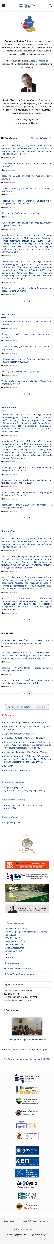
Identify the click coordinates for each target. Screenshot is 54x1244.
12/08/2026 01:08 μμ (10, 511)
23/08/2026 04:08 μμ (10, 341)
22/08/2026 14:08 (9, 195)
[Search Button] (50, 5)
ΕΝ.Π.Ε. (7, 954)
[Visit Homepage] (26, 5)
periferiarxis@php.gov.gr (20, 1000)
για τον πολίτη (10, 808)
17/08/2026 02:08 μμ (10, 435)
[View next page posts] (29, 301)
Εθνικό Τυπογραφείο (13, 945)
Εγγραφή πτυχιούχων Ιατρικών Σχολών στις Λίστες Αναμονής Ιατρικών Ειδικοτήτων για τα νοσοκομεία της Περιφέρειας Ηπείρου (27, 745)
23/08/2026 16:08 (9, 182)
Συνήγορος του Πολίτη (14, 941)
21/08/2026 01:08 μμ (10, 365)
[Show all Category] (50, 138)
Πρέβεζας (18, 64)
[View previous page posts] (24, 301)
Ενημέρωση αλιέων (13, 822)
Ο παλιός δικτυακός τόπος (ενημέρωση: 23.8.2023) (27, 1059)
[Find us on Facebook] (26, 1240)
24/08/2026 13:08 (9, 170)
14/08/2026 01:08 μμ (10, 486)
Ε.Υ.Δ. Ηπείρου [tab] (11, 1010)
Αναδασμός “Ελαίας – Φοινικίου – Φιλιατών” (24, 738)
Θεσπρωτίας (42, 61)
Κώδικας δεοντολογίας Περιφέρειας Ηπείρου (25, 1049)
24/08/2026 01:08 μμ (10, 328)
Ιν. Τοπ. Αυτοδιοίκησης (14, 948)
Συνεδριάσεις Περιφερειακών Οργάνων (27, 1039)
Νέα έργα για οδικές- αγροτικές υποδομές (21, 213)
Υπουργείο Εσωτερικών (15, 928)
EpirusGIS (8, 766)
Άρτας (32, 61)
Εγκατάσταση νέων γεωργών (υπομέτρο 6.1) (24, 791)
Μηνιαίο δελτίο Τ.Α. (13, 951)
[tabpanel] (27, 997)
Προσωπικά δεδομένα (27, 1221)
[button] (27, 923)
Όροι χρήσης (9, 1221)
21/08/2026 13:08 (9, 207)
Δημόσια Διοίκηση (15, 923)
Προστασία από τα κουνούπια (17, 770)
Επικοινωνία (44, 1221)
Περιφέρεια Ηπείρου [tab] (13, 984)
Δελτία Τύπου (41, 138)
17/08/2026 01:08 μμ (10, 474)
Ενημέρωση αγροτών (13, 788)
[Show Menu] (3, 5)
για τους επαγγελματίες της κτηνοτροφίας (24, 805)
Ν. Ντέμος (43, 1235)
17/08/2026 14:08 (9, 256)
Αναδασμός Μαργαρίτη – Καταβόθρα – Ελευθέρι (26, 752)
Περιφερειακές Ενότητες (19, 968)
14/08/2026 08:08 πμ (10, 499)
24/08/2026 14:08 (9, 157)
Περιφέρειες (13, 963)
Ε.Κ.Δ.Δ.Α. (9, 957)
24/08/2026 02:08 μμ (10, 550)
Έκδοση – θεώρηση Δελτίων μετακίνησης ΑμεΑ (26, 722)
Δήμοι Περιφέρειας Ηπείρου (20, 974)
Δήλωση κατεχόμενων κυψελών (19, 734)
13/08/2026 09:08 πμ (10, 592)
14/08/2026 (7, 662)
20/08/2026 (7, 647)
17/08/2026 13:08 (9, 294)
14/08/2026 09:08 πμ (10, 571)
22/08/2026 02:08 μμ (10, 353)
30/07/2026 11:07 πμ (10, 613)
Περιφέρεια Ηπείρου (21, 1235)
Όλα (32, 138)
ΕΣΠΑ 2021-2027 (12, 938)
